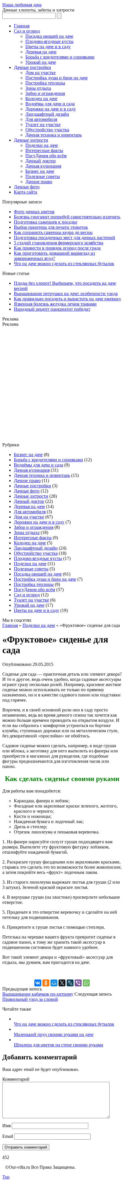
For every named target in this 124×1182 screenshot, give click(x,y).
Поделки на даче (41, 145)
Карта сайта (25, 192)
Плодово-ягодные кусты (49, 41)
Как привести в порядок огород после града (57, 248)
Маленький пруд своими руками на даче (53, 1034)
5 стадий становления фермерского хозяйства (58, 242)
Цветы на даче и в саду (48, 46)
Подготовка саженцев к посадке (45, 222)
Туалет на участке (43, 124)
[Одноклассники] (45, 982)
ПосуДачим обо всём (46, 155)
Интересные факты (44, 150)
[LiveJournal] (70, 982)
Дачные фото (27, 186)
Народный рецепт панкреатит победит (52, 309)
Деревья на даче (41, 51)
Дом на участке (40, 72)
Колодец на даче (41, 98)
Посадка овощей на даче (49, 36)
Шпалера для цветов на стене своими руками (58, 1044)
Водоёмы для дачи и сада (50, 103)
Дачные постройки (32, 67)
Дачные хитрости (31, 140)
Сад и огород (27, 31)
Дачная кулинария (43, 166)
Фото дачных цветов (34, 211)
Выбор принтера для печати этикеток (51, 227)
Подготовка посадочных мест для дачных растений (64, 237)
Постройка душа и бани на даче (56, 77)
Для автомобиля (41, 119)
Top (6, 1176)
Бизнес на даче (39, 171)
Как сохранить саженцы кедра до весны (53, 232)
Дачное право (38, 181)
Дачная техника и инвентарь (53, 134)
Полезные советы (42, 176)
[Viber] (78, 982)
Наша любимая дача (22, 4)
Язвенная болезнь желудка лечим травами (55, 303)
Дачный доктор (40, 160)
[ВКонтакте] (37, 982)
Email (7, 1136)
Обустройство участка (47, 129)
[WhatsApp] (86, 982)
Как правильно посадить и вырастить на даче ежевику (67, 298)
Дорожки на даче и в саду (50, 108)
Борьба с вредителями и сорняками (60, 57)
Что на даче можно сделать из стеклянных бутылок (64, 263)
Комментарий (15, 1079)
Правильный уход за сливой (30, 999)
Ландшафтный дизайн (47, 114)
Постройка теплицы (45, 82)
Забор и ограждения (45, 93)
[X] (62, 982)
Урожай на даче (40, 62)
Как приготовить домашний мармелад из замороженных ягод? (54, 256)
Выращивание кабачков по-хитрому (37, 994)
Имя (6, 1125)
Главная (21, 25)
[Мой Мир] (53, 982)
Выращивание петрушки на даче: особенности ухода (66, 293)
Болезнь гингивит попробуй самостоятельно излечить (67, 216)
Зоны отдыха (38, 88)
